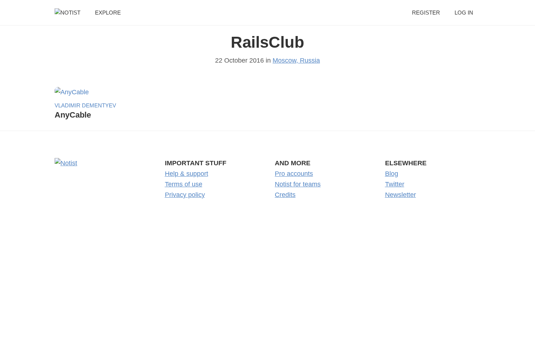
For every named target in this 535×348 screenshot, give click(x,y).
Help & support (186, 173)
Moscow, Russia (296, 60)
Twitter (394, 184)
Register (426, 12)
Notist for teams (298, 184)
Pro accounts (294, 173)
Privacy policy (185, 194)
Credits (285, 194)
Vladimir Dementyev (85, 105)
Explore (108, 12)
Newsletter (400, 194)
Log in (464, 12)
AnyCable (73, 114)
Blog (391, 173)
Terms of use (183, 184)
